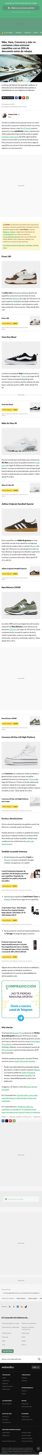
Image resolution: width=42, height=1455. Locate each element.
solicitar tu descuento (10, 137)
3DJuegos (24, 1378)
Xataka (4, 1378)
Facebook (16, 97)
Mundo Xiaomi (6, 1389)
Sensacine (24, 1391)
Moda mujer (25, 1333)
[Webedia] (8, 1368)
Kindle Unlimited (20, 1061)
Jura (3, 1344)
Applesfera (5, 1383)
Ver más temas (8, 1351)
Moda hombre (6, 1333)
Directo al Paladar (7, 1403)
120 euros (13, 629)
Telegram (6, 232)
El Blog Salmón (25, 1416)
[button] (14, 114)
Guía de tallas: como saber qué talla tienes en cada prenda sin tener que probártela (20, 1098)
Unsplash (5, 1089)
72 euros (24, 376)
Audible (32, 1061)
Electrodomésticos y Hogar (10, 1323)
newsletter (28, 1075)
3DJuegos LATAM (26, 1432)
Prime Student (7, 1050)
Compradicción (8, 234)
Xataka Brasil (5, 1435)
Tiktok (26, 1306)
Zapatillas (18, 32)
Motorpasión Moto (27, 1406)
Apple (23, 1337)
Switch (24, 1341)
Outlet (36, 32)
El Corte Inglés (8, 32)
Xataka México (6, 1432)
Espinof (24, 1393)
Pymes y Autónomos (27, 1419)
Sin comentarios (8, 97)
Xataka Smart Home (7, 1386)
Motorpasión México (27, 1441)
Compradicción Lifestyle (11, 237)
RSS (21, 1306)
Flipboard (23, 97)
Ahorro (24, 1344)
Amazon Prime (18, 1033)
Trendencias (37, 1117)
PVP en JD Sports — (9, 323)
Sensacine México (26, 1435)
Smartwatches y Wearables (10, 1327)
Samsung (5, 1337)
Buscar (39, 1359)
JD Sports (27, 128)
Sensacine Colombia (27, 1438)
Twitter (20, 97)
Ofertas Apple (33, 1298)
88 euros (16, 298)
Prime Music (7, 1044)
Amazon (7, 860)
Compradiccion (6, 1422)
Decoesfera (5, 1419)
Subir (34, 1367)
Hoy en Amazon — (9, 886)
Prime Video (35, 1041)
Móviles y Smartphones (29, 1323)
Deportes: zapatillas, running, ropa (20, 1117)
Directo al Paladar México (9, 1441)
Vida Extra (24, 1380)
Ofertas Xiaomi (21, 1298)
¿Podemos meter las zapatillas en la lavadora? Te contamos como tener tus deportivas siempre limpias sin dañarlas (21, 1109)
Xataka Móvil (5, 1380)
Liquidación (27, 32)
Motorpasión (25, 1403)
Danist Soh (30, 1087)
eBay (3, 1341)
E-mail (27, 97)
